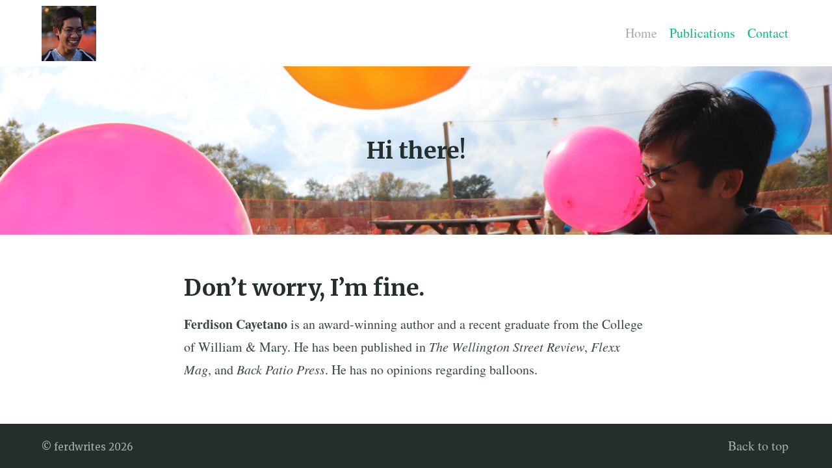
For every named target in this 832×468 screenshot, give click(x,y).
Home (641, 33)
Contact (768, 33)
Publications (702, 33)
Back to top (758, 445)
